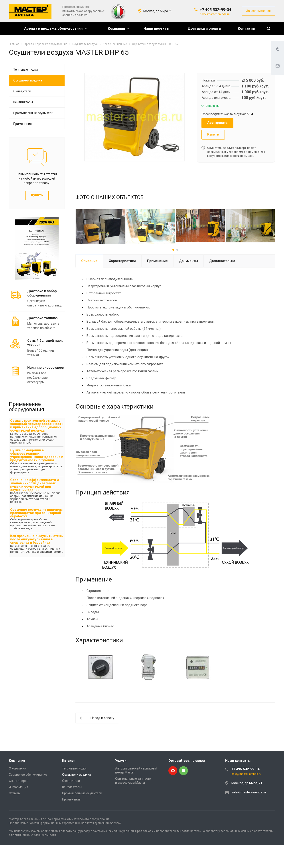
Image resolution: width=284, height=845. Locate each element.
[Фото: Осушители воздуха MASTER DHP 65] (134, 117)
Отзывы (14, 793)
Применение (157, 261)
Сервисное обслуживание (28, 774)
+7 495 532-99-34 (215, 9)
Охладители (22, 91)
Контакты (246, 28)
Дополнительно (222, 261)
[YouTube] (172, 770)
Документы (188, 261)
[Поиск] (268, 28)
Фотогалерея (18, 781)
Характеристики (122, 261)
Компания (117, 28)
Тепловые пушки (25, 69)
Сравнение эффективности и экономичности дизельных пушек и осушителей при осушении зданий (34, 485)
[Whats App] (183, 770)
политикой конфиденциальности (33, 835)
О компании (17, 768)
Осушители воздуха (27, 80)
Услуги (120, 761)
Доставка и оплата (204, 28)
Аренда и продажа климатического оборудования (75, 819)
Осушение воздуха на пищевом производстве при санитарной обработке (36, 513)
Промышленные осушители (33, 113)
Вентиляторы (23, 102)
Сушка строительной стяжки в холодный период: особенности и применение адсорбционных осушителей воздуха (36, 425)
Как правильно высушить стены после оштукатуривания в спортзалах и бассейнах (36, 539)
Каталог (68, 761)
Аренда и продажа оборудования (53, 28)
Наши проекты (156, 28)
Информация (18, 787)
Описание (89, 261)
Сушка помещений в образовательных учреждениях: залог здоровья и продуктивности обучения (36, 455)
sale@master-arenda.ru (215, 14)
